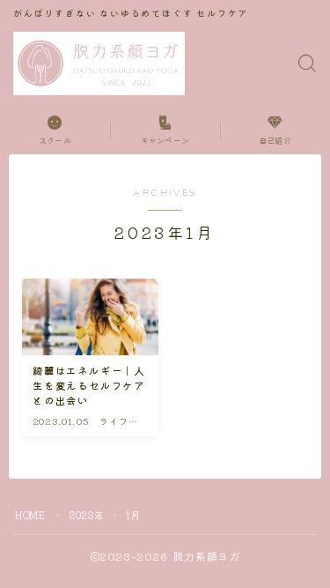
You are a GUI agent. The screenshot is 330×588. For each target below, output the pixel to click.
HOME (30, 515)
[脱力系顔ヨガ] (99, 63)
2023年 (87, 515)
